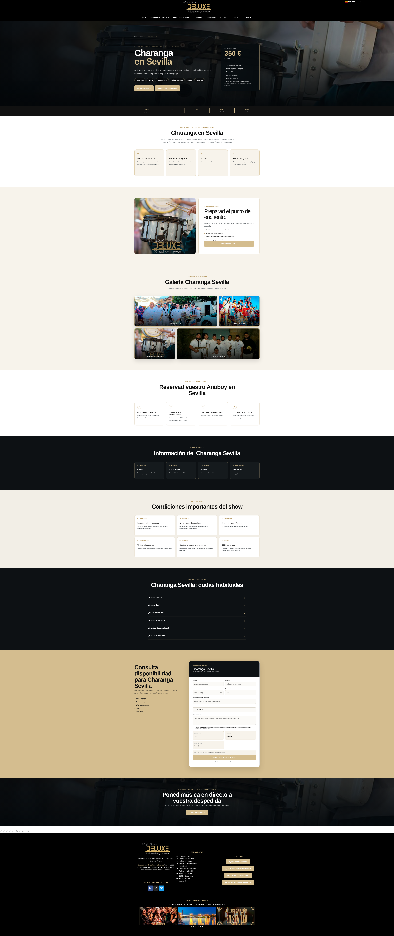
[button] (142, 916)
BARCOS (199, 18)
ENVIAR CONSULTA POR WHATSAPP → (224, 757)
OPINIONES (236, 18)
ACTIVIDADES (211, 18)
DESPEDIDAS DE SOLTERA (160, 18)
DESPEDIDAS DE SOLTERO (182, 18)
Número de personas (231, 688)
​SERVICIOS (224, 18)
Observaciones (197, 714)
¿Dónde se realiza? (156, 613)
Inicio (135, 37)
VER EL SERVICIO (144, 88)
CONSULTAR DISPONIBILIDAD (167, 88)
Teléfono (227, 680)
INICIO (144, 18)
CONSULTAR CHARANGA (197, 812)
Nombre (195, 680)
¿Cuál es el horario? (156, 636)
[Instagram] (156, 888)
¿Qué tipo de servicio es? (158, 628)
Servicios (142, 37)
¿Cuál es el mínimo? (156, 620)
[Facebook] (150, 888)
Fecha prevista (197, 688)
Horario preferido (197, 706)
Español (351, 1)
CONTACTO (248, 18)
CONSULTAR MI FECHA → (229, 244)
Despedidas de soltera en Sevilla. (151, 865)
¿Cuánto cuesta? (155, 597)
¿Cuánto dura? (154, 605)
